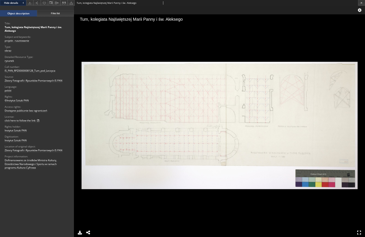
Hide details (11, 3)
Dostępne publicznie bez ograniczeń (26, 110)
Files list (55, 13)
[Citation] (64, 3)
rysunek (9, 61)
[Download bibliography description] (56, 3)
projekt (9, 40)
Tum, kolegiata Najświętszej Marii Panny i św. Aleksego (33, 29)
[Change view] (50, 3)
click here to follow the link (20, 120)
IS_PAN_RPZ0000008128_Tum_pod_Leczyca (30, 70)
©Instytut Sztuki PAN (17, 100)
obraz (8, 50)
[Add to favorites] (44, 3)
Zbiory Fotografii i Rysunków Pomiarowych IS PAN (33, 80)
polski (8, 90)
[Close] (361, 3)
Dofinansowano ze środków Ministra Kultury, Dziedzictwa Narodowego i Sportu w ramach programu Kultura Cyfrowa (31, 163)
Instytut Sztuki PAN (16, 130)
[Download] (29, 3)
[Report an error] (71, 3)
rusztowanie (22, 40)
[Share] (37, 3)
